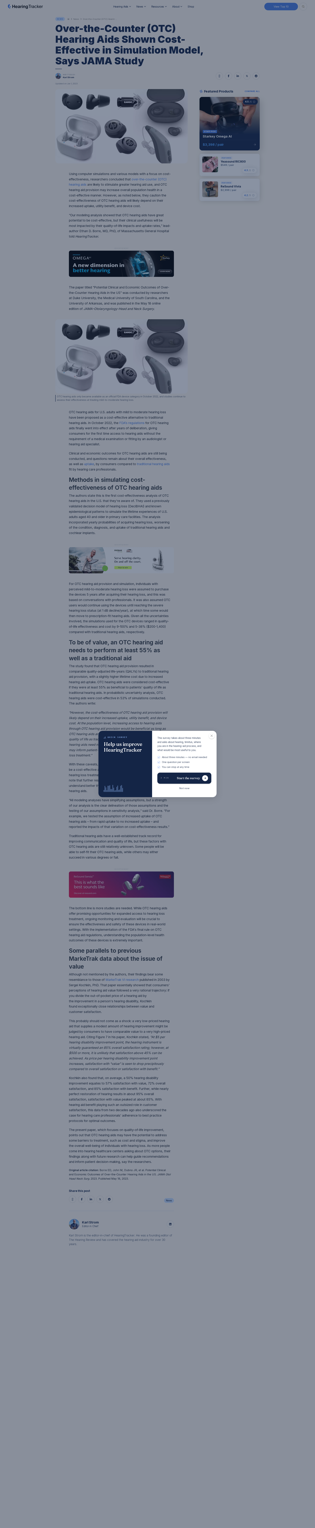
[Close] (212, 736)
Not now (184, 788)
